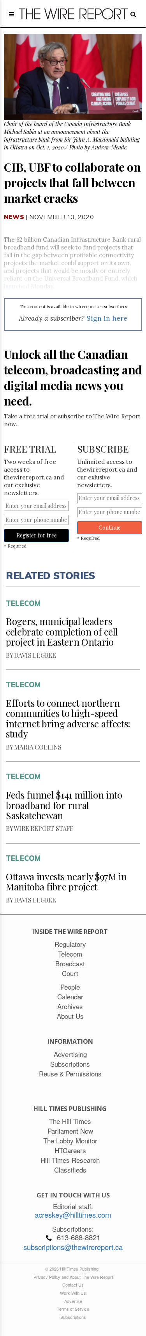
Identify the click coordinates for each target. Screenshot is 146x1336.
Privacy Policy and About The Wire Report (73, 1277)
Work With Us (73, 1293)
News (14, 217)
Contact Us (73, 1285)
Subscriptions (73, 1317)
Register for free (36, 535)
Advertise (73, 1301)
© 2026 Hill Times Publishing (73, 1269)
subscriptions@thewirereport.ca (73, 1247)
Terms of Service (73, 1309)
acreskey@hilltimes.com (73, 1215)
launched (16, 286)
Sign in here (106, 318)
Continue (110, 527)
